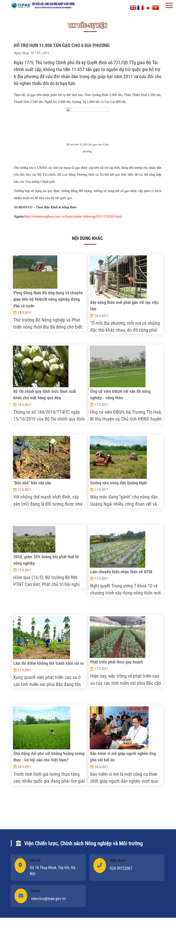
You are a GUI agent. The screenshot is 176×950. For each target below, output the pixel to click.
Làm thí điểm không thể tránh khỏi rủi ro (48, 663)
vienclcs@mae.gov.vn (48, 898)
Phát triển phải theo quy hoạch (116, 662)
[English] (133, 7)
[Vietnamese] (155, 7)
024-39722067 (121, 868)
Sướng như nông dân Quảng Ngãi (118, 482)
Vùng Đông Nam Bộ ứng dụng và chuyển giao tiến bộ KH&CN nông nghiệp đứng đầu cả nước (48, 299)
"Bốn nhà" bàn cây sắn (32, 482)
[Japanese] (148, 7)
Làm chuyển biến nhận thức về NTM (121, 571)
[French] (140, 7)
